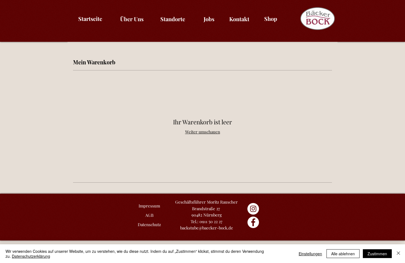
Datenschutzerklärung (31, 256)
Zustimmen (377, 253)
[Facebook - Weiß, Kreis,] (253, 222)
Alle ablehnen (343, 253)
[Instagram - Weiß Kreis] (253, 209)
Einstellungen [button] (310, 253)
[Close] (398, 254)
